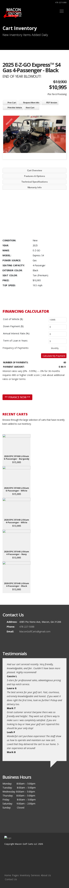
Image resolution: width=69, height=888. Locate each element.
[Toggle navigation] (61, 11)
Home (7, 875)
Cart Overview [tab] (34, 170)
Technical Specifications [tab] (34, 181)
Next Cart (30, 108)
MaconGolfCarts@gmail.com (34, 631)
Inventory (25, 875)
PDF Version (51, 103)
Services (35, 875)
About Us (46, 875)
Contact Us (11, 879)
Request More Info (31, 103)
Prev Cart (12, 103)
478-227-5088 (60, 2)
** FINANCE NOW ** (17, 397)
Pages (15, 875)
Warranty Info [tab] (34, 187)
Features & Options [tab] (34, 176)
